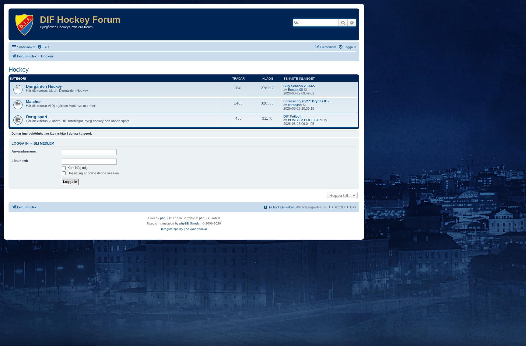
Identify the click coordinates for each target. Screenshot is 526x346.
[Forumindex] (25, 24)
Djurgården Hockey (44, 86)
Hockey (19, 69)
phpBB (165, 218)
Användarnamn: (24, 151)
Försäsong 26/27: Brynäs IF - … (308, 101)
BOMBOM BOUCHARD (305, 120)
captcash (295, 105)
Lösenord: (20, 161)
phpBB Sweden (190, 223)
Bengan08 (295, 89)
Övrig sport (36, 117)
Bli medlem (43, 143)
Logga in (20, 143)
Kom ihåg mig (77, 168)
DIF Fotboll (292, 116)
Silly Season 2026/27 (299, 86)
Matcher (33, 101)
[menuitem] (43, 47)
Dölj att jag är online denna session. (93, 173)
